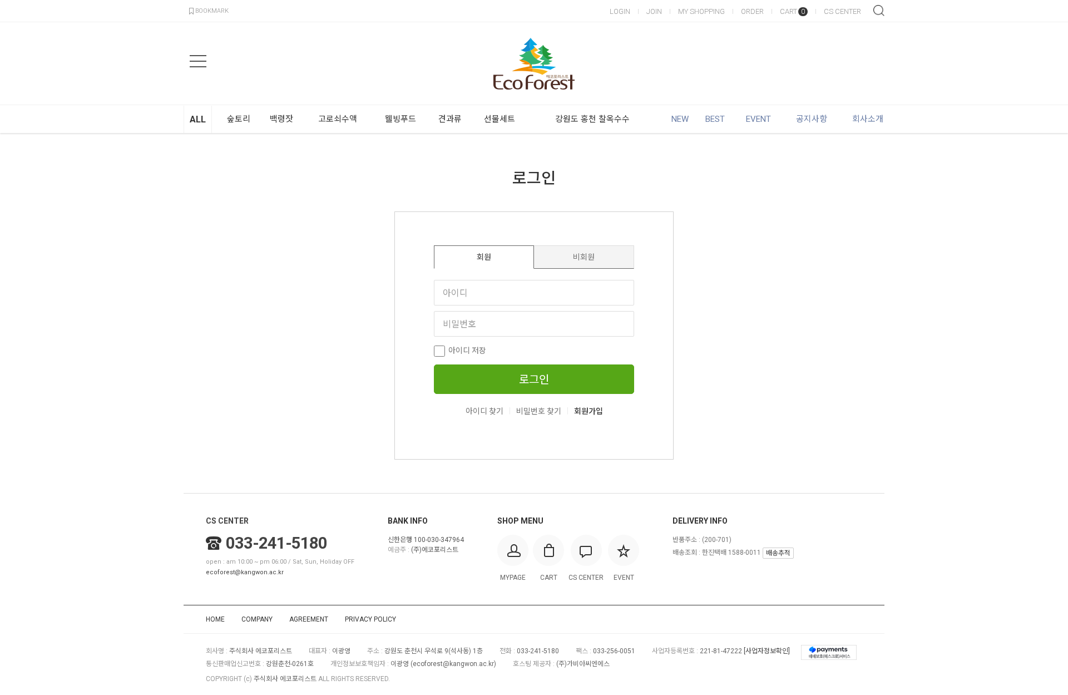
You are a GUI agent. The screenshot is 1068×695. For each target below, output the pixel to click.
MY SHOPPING (701, 11)
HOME (215, 619)
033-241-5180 (276, 543)
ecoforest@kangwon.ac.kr (245, 572)
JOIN (654, 11)
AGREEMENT (308, 619)
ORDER (752, 11)
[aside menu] (198, 61)
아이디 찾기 (484, 411)
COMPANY (257, 619)
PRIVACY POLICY (370, 619)
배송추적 (778, 553)
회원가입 (588, 411)
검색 (878, 10)
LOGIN (620, 11)
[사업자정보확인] (767, 651)
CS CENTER (842, 11)
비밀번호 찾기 (538, 411)
